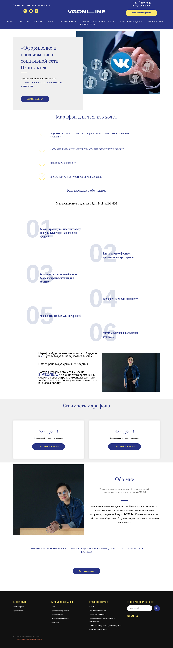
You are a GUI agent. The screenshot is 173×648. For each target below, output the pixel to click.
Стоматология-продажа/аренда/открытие (105, 625)
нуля (67, 619)
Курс (90, 607)
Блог (50, 21)
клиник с (62, 619)
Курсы (38, 21)
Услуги (24, 21)
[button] (35, 99)
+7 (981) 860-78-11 (141, 2)
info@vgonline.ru (141, 5)
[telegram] (36, 12)
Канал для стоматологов (98, 629)
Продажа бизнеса (57, 615)
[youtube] (31, 12)
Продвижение (18, 611)
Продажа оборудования (60, 611)
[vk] (25, 12)
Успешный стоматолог (97, 611)
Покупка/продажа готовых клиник (141, 21)
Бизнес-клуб (87, 24)
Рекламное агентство (97, 615)
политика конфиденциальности (29, 639)
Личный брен (18, 607)
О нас (10, 21)
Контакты (55, 623)
